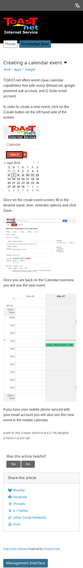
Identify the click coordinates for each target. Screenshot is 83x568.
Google (30, 69)
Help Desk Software (15, 549)
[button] (77, 5)
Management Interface (25, 563)
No (28, 464)
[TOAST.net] (20, 25)
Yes (13, 464)
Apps (17, 69)
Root (7, 69)
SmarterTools (51, 549)
